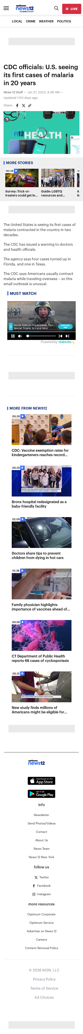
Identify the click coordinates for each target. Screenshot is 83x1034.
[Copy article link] (29, 105)
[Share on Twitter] (23, 105)
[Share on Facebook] (17, 105)
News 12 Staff (13, 92)
